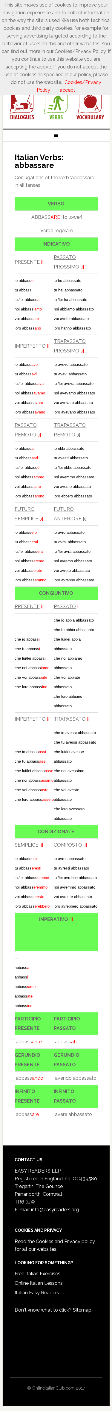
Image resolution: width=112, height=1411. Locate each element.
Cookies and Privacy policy (65, 1241)
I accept (66, 90)
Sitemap (82, 1310)
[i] (43, 262)
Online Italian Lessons (39, 1283)
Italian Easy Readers (37, 1293)
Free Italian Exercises (37, 1273)
